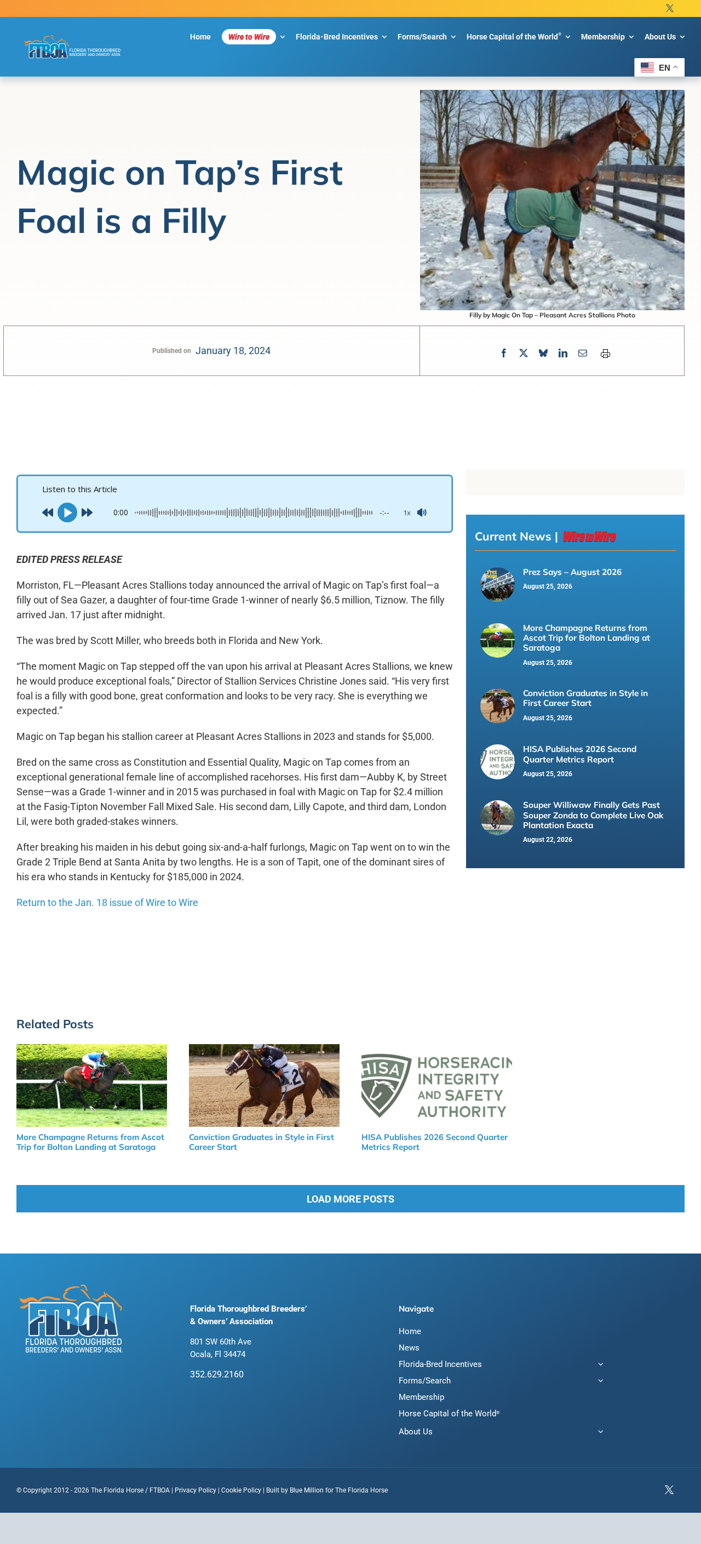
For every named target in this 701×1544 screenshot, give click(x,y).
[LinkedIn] (563, 353)
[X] (523, 353)
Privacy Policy (195, 1490)
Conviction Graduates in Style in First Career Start (585, 698)
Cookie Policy (241, 1490)
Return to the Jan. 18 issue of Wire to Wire (107, 902)
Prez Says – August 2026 (572, 572)
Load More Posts (350, 1199)
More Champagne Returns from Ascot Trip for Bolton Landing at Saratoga (586, 638)
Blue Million (307, 1490)
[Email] (583, 353)
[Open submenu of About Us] (599, 1433)
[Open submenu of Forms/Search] (599, 1382)
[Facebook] (504, 353)
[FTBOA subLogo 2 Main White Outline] (72, 36)
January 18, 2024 (233, 350)
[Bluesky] (543, 353)
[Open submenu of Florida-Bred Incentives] (599, 1365)
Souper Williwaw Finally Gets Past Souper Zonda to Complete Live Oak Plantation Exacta (593, 815)
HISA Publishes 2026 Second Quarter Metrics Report (579, 754)
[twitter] (670, 8)
